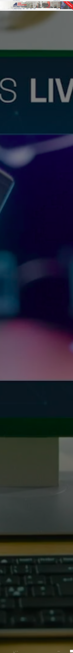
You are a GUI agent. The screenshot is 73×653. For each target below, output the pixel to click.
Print (59, 651)
